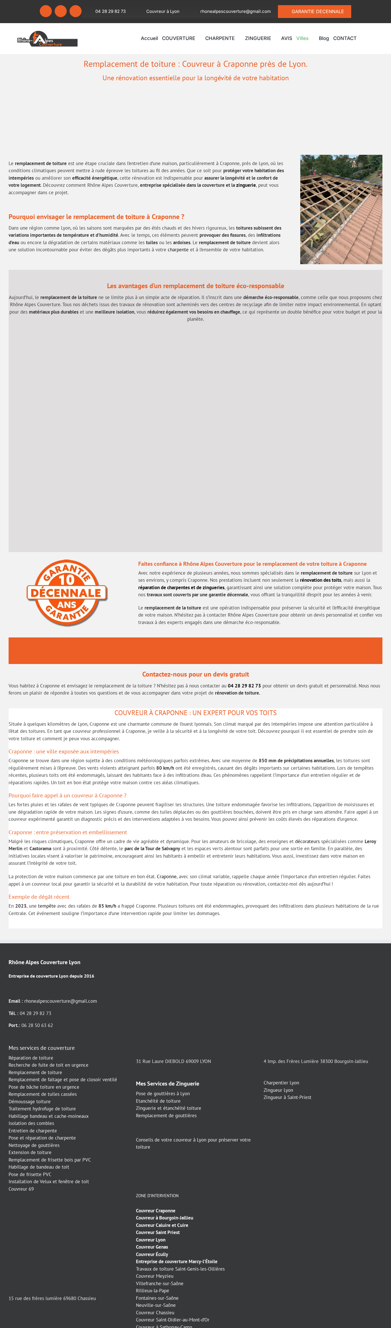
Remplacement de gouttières (166, 1115)
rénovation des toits (320, 580)
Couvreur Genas (152, 1247)
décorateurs (307, 841)
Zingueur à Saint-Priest (287, 1097)
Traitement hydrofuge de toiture (42, 1109)
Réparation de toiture (31, 1058)
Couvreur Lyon (150, 1240)
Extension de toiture (30, 1152)
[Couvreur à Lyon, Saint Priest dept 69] (47, 33)
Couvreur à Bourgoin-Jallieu (164, 1218)
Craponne (167, 876)
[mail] (76, 11)
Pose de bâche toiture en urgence (44, 1087)
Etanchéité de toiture (158, 1101)
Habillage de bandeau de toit (39, 1167)
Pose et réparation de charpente (42, 1138)
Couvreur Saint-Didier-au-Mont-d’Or (173, 1320)
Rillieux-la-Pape (152, 1290)
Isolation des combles (31, 1123)
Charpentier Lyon (281, 1083)
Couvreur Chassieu (155, 1312)
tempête (47, 906)
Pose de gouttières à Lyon (163, 1093)
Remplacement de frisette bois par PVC (50, 1160)
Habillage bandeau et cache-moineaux (49, 1116)
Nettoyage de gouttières (34, 1145)
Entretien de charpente (33, 1131)
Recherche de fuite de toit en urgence (48, 1065)
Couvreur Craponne (155, 1210)
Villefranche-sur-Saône (159, 1283)
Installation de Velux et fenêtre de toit (49, 1181)
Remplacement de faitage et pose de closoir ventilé (63, 1079)
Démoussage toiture (30, 1101)
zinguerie (246, 185)
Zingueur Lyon (278, 1090)
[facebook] (46, 11)
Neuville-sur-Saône (156, 1305)
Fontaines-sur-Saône (157, 1298)
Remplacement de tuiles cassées (43, 1094)
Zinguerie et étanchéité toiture (168, 1108)
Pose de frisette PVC (30, 1174)
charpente (178, 249)
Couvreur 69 (21, 1189)
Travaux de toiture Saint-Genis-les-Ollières (180, 1269)
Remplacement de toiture (35, 1072)
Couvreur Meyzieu (154, 1276)
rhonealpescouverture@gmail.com (60, 1001)
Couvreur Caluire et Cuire (162, 1225)
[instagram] (61, 11)
